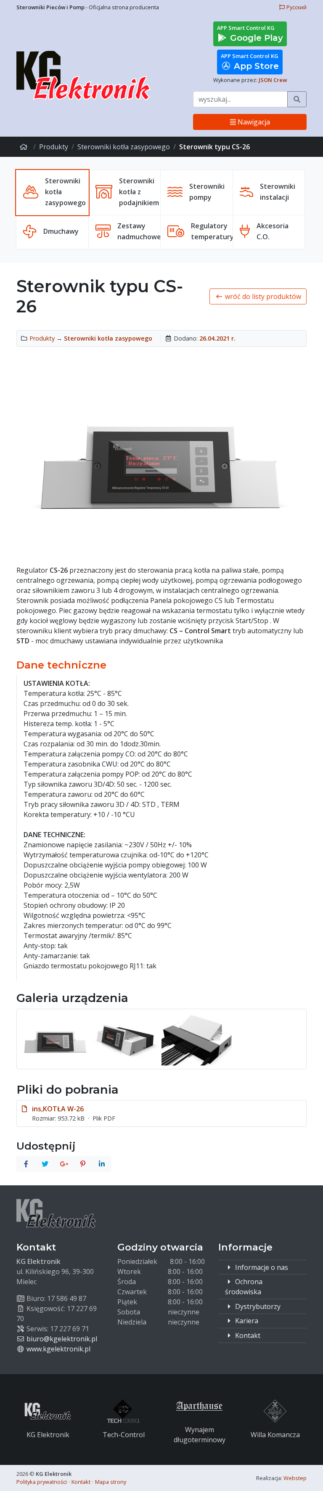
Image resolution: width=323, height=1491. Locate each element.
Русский (296, 7)
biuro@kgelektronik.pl (61, 1338)
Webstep (295, 1478)
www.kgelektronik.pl (58, 1349)
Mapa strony (110, 1482)
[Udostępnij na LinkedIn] (101, 1164)
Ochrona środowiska (243, 1286)
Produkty (53, 146)
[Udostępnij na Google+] (64, 1164)
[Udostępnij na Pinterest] (83, 1164)
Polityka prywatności (41, 1482)
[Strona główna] (25, 147)
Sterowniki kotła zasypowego (123, 146)
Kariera (245, 1320)
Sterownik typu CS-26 (214, 146)
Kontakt (246, 1335)
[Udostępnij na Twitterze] (45, 1164)
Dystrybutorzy (257, 1306)
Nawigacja (253, 122)
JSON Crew (273, 80)
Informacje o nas (260, 1267)
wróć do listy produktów (262, 296)
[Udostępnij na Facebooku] (26, 1164)
